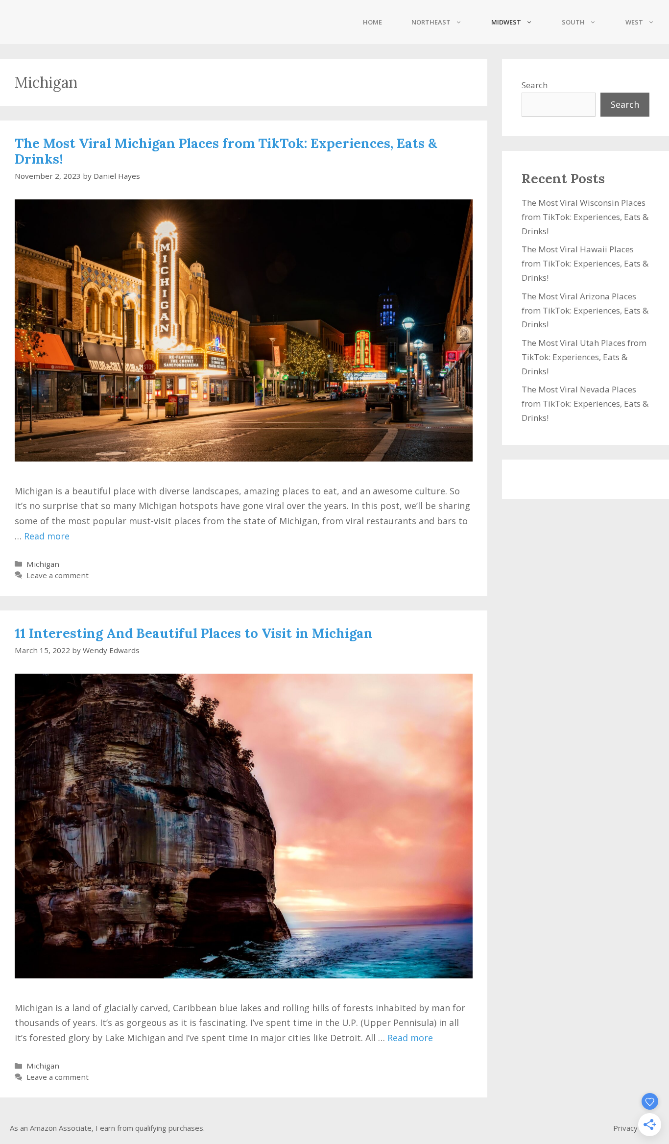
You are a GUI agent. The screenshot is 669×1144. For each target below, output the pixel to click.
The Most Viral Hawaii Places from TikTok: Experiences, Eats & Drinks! (585, 263)
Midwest (506, 22)
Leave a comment (57, 575)
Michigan (42, 564)
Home (372, 22)
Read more (47, 536)
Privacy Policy (636, 1128)
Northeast (431, 22)
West (634, 22)
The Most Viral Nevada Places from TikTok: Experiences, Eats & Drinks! (585, 403)
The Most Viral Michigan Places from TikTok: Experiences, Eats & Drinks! (226, 151)
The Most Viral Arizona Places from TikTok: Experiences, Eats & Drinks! (585, 310)
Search (535, 85)
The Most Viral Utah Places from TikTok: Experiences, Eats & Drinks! (584, 357)
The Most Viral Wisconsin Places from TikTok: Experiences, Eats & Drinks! (585, 217)
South (573, 22)
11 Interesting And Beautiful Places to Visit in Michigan (194, 633)
